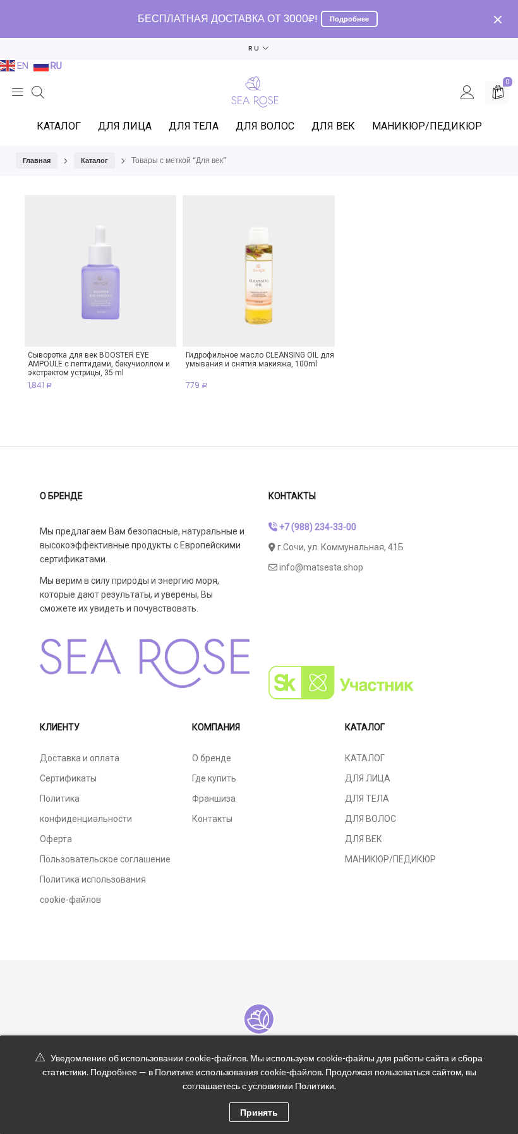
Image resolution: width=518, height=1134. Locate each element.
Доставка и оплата (79, 758)
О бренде (211, 758)
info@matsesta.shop (320, 567)
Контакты (212, 819)
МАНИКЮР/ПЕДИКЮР (427, 126)
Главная (37, 160)
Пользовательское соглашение (105, 859)
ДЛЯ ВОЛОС (265, 126)
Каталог (94, 160)
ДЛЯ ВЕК (333, 126)
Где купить (214, 778)
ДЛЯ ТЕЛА (194, 126)
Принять (259, 1112)
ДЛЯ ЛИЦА (125, 126)
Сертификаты (68, 778)
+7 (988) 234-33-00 (316, 527)
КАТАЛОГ (59, 126)
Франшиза (214, 798)
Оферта (56, 839)
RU (254, 48)
